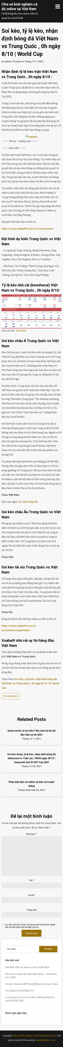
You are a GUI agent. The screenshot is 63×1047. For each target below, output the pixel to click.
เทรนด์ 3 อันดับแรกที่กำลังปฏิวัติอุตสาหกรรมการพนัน (31, 984)
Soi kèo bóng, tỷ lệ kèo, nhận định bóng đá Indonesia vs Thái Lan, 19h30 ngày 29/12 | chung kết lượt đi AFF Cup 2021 (31, 758)
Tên (31, 880)
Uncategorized (11, 696)
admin (8, 61)
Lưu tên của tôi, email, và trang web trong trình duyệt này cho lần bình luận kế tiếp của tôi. (30, 925)
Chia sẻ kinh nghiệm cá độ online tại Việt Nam (34, 1035)
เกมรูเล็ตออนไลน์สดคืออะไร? (19, 990)
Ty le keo (20, 330)
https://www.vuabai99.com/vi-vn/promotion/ (28, 228)
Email (31, 895)
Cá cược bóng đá (27, 501)
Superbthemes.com (45, 1040)
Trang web (31, 910)
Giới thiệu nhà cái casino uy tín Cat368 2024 (27, 967)
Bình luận (31, 834)
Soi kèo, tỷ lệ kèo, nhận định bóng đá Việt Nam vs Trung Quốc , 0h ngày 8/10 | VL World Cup (30, 683)
